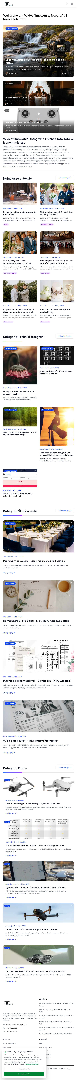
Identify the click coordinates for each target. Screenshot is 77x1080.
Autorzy (6, 1039)
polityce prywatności (31, 1064)
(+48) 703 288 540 (12, 1028)
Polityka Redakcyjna (65, 1068)
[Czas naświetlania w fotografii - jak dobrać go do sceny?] (38, 51)
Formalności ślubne (47, 224)
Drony (7, 110)
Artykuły (43, 999)
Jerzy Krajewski (8, 257)
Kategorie (43, 1039)
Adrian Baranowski (46, 208)
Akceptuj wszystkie (24, 1074)
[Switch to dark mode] (66, 3)
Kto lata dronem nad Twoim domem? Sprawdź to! (55, 1033)
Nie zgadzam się (24, 1069)
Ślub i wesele (9, 83)
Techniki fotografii (12, 28)
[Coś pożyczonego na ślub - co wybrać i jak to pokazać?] (38, 93)
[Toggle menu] (72, 4)
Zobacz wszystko (64, 178)
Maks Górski (7, 208)
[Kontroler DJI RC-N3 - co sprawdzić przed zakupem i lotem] (38, 120)
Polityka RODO (52, 1068)
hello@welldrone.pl (12, 1031)
